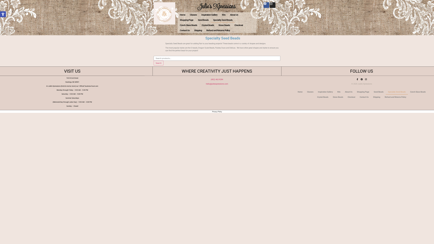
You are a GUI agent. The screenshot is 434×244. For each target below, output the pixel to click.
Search (159, 63)
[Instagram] (366, 79)
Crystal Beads (208, 25)
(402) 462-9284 (217, 79)
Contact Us (185, 30)
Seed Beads (203, 20)
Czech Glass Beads (188, 25)
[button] (3, 14)
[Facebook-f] (357, 79)
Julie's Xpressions (217, 6)
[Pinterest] (362, 79)
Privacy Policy (217, 112)
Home (182, 14)
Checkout (238, 25)
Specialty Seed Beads (222, 20)
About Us (234, 14)
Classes (193, 14)
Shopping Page (186, 20)
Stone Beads (224, 25)
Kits (223, 14)
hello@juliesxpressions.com (217, 84)
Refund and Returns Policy (218, 30)
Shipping (198, 30)
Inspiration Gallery (209, 14)
